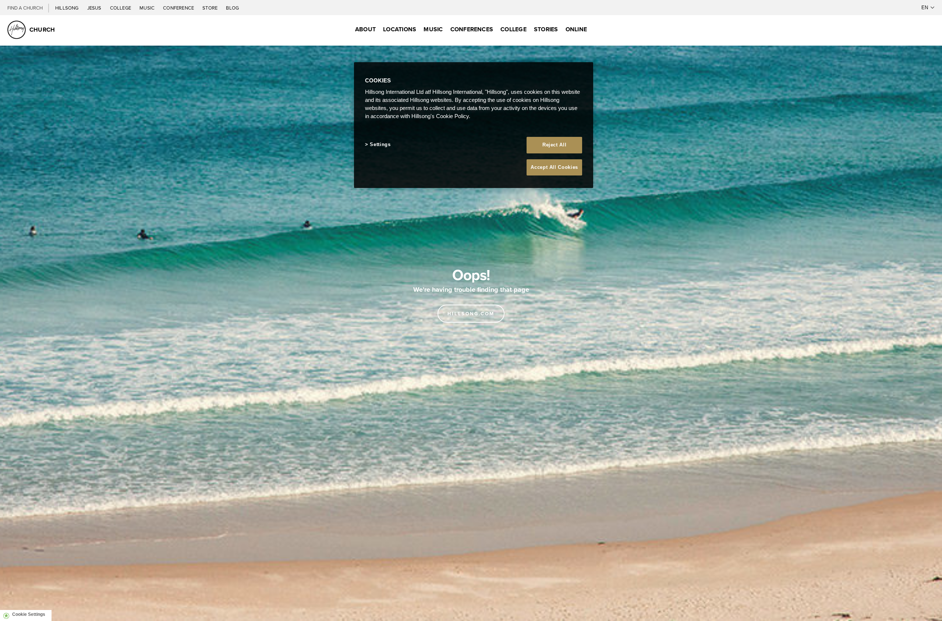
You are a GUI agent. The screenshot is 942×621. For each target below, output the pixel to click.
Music (147, 7)
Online (576, 29)
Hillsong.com (471, 313)
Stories (546, 29)
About (365, 29)
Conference (179, 7)
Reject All (554, 145)
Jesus (95, 7)
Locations (399, 29)
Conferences (471, 29)
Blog (232, 7)
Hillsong (67, 7)
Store (210, 7)
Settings (380, 144)
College (121, 7)
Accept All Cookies (554, 167)
